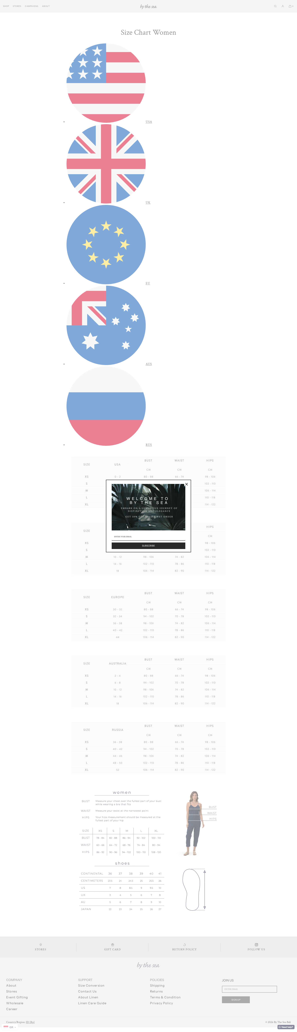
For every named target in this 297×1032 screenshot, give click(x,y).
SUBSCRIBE (148, 545)
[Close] (186, 484)
